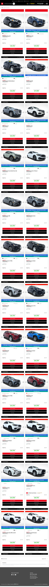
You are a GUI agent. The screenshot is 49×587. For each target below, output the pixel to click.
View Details (12, 277)
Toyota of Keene (5, 281)
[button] (23, 22)
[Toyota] (2, 4)
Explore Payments (12, 185)
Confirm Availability (12, 48)
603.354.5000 (40, 3)
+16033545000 (20, 281)
